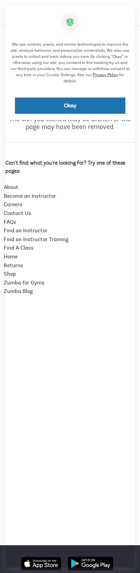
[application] (70, 286)
